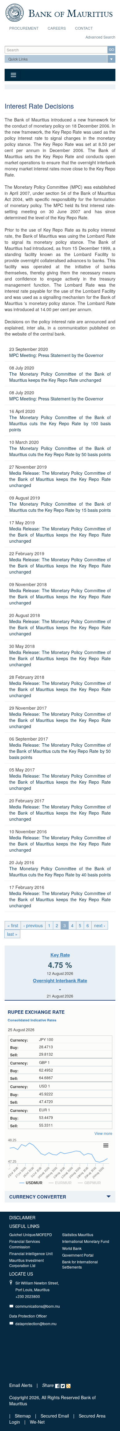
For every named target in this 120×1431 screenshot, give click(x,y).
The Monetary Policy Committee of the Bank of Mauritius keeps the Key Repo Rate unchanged (60, 377)
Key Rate (60, 954)
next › (99, 925)
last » (12, 934)
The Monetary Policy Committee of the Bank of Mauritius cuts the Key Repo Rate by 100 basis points (60, 423)
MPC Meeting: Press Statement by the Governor (56, 355)
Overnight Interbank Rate (60, 980)
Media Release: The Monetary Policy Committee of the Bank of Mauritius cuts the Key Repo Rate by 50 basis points (60, 751)
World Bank (72, 1248)
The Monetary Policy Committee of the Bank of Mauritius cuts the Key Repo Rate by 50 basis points (60, 451)
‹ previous (33, 925)
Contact (84, 28)
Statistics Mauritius (77, 1234)
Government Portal (78, 1255)
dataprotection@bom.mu (36, 1323)
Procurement (23, 28)
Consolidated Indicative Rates (32, 1020)
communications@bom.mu (37, 1306)
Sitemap (23, 1416)
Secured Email (55, 1416)
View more (103, 1133)
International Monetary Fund (85, 1241)
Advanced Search (100, 36)
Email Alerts (20, 1385)
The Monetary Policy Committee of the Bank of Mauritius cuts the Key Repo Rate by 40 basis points (60, 871)
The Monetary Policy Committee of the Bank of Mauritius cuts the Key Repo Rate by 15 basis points (60, 507)
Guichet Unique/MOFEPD (30, 1234)
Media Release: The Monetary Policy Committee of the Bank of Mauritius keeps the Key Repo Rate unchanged (60, 479)
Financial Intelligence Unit (31, 1253)
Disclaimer (22, 1217)
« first (12, 925)
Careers (57, 28)
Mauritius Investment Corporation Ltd (26, 1263)
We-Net (37, 1422)
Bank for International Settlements (80, 1264)
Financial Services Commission (24, 1244)
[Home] (59, 12)
